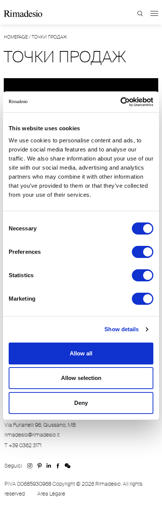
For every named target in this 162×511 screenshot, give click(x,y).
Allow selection (81, 378)
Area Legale (51, 493)
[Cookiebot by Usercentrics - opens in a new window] (120, 102)
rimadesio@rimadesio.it (32, 434)
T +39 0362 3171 (23, 445)
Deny (81, 403)
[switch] (142, 252)
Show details (121, 329)
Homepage (16, 37)
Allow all (81, 353)
